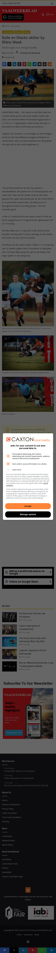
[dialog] (28, 476)
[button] (28, 470)
